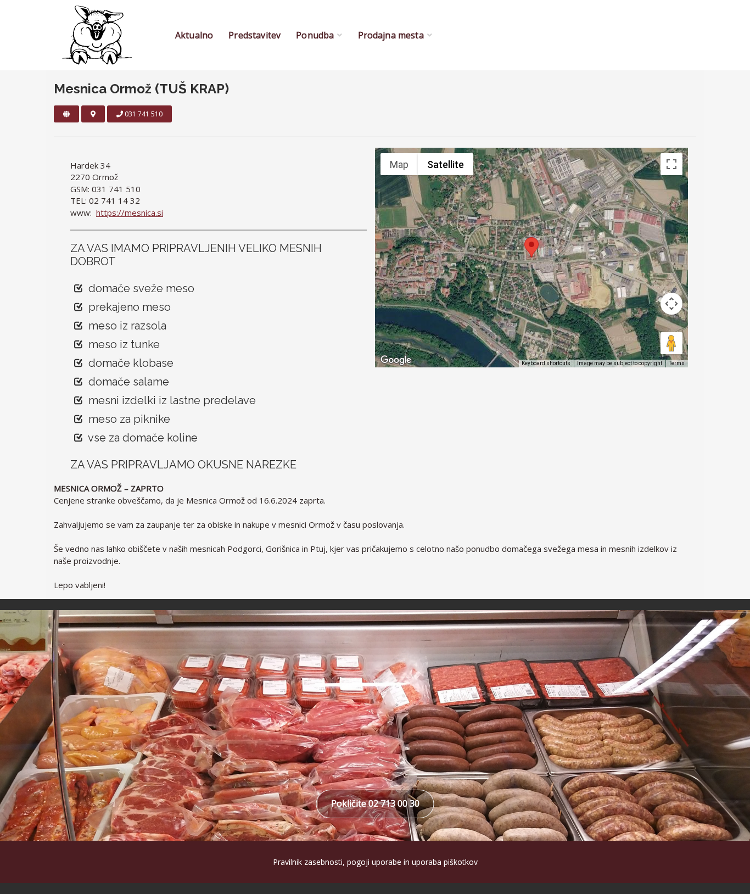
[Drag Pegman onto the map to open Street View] (671, 343)
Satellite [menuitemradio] (445, 164)
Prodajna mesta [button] (391, 35)
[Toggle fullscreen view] (671, 164)
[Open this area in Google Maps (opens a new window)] (396, 360)
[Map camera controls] (671, 304)
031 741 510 (143, 114)
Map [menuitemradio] (399, 164)
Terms (677, 363)
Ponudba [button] (315, 35)
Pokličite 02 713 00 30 (375, 803)
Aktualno (194, 35)
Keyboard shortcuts (546, 363)
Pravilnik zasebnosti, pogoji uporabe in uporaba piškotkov (375, 862)
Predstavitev (254, 35)
